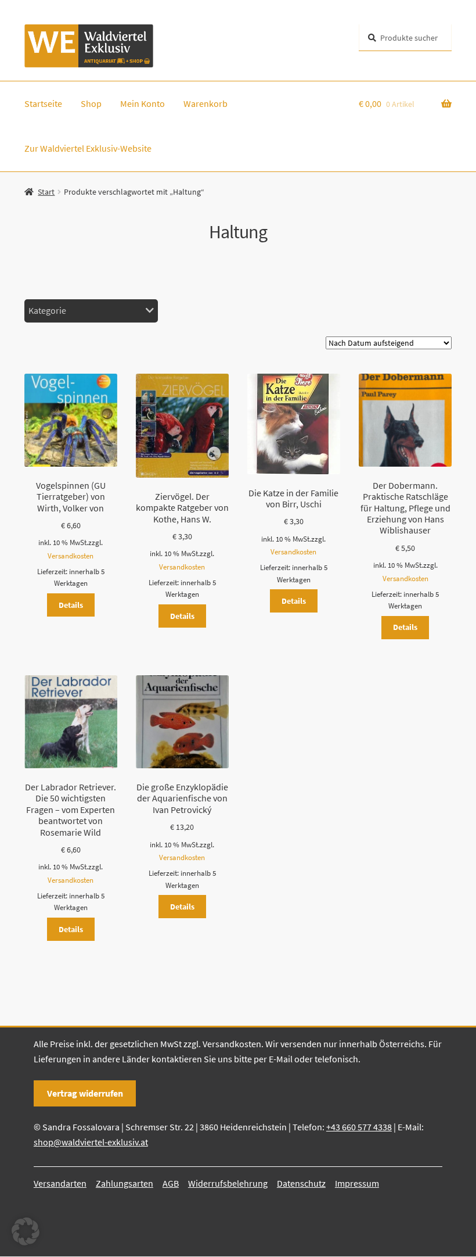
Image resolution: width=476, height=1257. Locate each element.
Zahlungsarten (124, 1183)
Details (71, 605)
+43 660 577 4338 (359, 1127)
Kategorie (47, 310)
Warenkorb (205, 103)
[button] (25, 1231)
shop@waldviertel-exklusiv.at (91, 1142)
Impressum (357, 1183)
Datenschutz (301, 1183)
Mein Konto (142, 103)
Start (46, 192)
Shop (91, 103)
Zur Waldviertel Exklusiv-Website (88, 148)
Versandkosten (70, 555)
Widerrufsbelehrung (228, 1183)
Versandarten (60, 1183)
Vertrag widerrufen (85, 1093)
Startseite (43, 103)
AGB (171, 1183)
